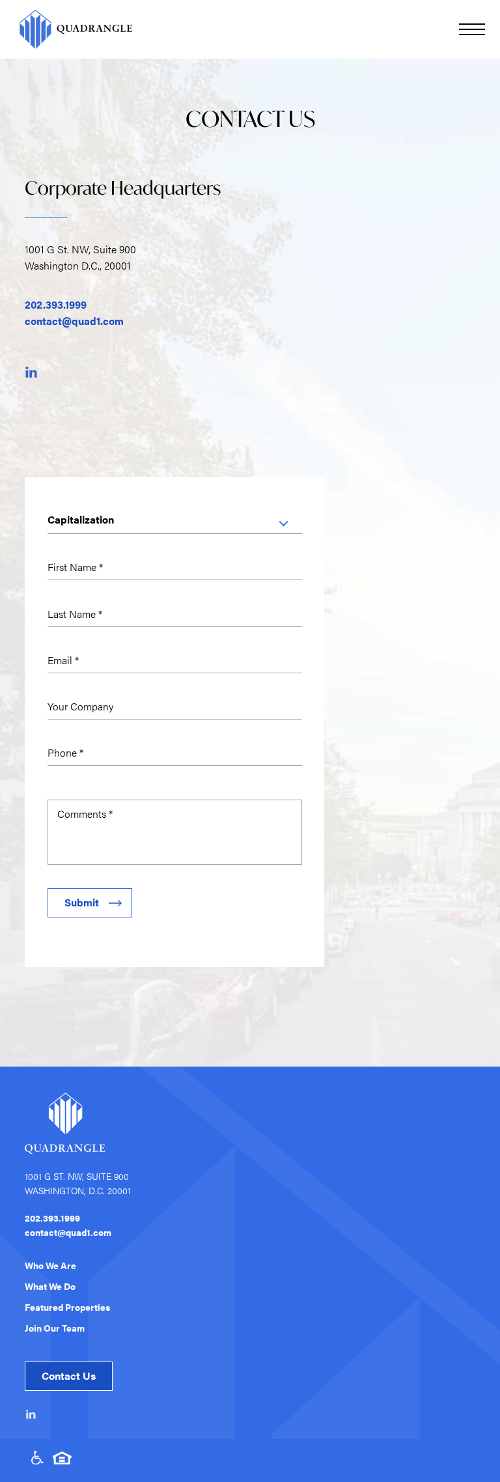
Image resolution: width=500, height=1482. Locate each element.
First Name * (75, 566)
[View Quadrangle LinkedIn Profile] (31, 371)
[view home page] (73, 29)
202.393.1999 (56, 304)
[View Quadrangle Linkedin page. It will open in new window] (31, 1414)
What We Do (50, 1286)
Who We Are (50, 1265)
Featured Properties (67, 1306)
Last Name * (75, 613)
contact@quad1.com (74, 320)
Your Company (80, 706)
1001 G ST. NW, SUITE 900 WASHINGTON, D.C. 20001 (78, 1183)
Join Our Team (55, 1327)
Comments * (85, 813)
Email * (63, 659)
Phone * (65, 752)
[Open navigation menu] (472, 29)
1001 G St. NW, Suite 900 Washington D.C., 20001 (80, 257)
